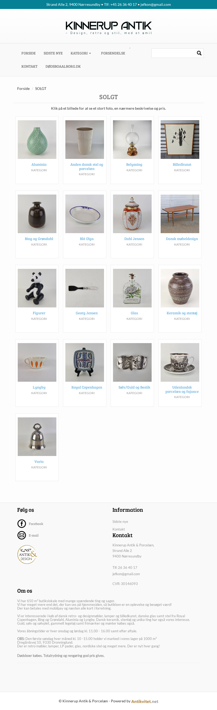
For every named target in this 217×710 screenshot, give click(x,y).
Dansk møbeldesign (182, 238)
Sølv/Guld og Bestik (134, 387)
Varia (39, 461)
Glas (134, 312)
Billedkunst (182, 164)
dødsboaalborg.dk (63, 66)
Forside (30, 53)
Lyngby (39, 387)
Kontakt (29, 66)
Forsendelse (113, 53)
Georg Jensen (87, 312)
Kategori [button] (79, 53)
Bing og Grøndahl (39, 238)
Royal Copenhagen (86, 387)
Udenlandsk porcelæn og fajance (182, 389)
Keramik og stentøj (182, 312)
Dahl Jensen (134, 238)
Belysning (134, 164)
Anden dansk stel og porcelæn (86, 166)
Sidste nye (53, 53)
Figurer (39, 312)
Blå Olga (87, 238)
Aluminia (39, 164)
